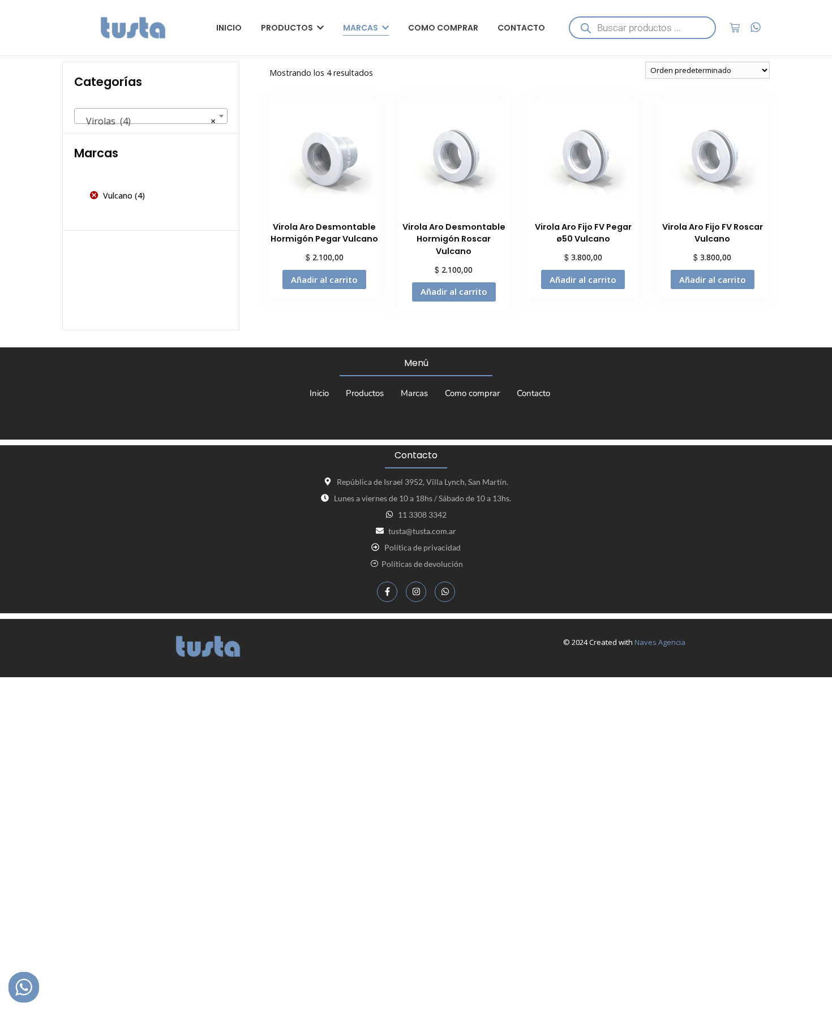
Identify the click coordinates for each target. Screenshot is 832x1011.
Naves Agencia (659, 642)
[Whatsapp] (445, 592)
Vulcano (117, 195)
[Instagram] (416, 592)
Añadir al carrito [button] (324, 279)
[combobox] (151, 116)
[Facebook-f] (387, 592)
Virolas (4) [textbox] (147, 121)
